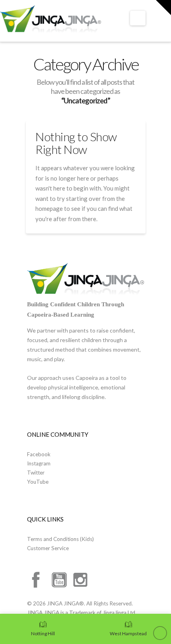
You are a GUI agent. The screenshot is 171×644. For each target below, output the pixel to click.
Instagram (39, 463)
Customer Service (48, 548)
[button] (138, 18)
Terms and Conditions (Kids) (60, 539)
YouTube (38, 482)
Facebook (39, 454)
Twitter (36, 472)
